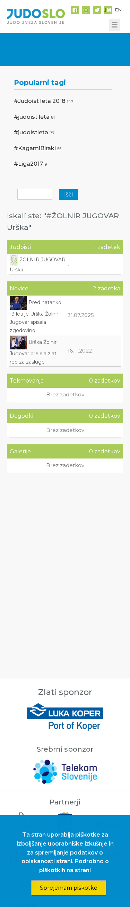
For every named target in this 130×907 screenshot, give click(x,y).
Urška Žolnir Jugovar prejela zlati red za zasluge (34, 352)
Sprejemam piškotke (68, 888)
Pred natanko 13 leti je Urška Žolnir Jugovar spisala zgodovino (35, 316)
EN (118, 9)
